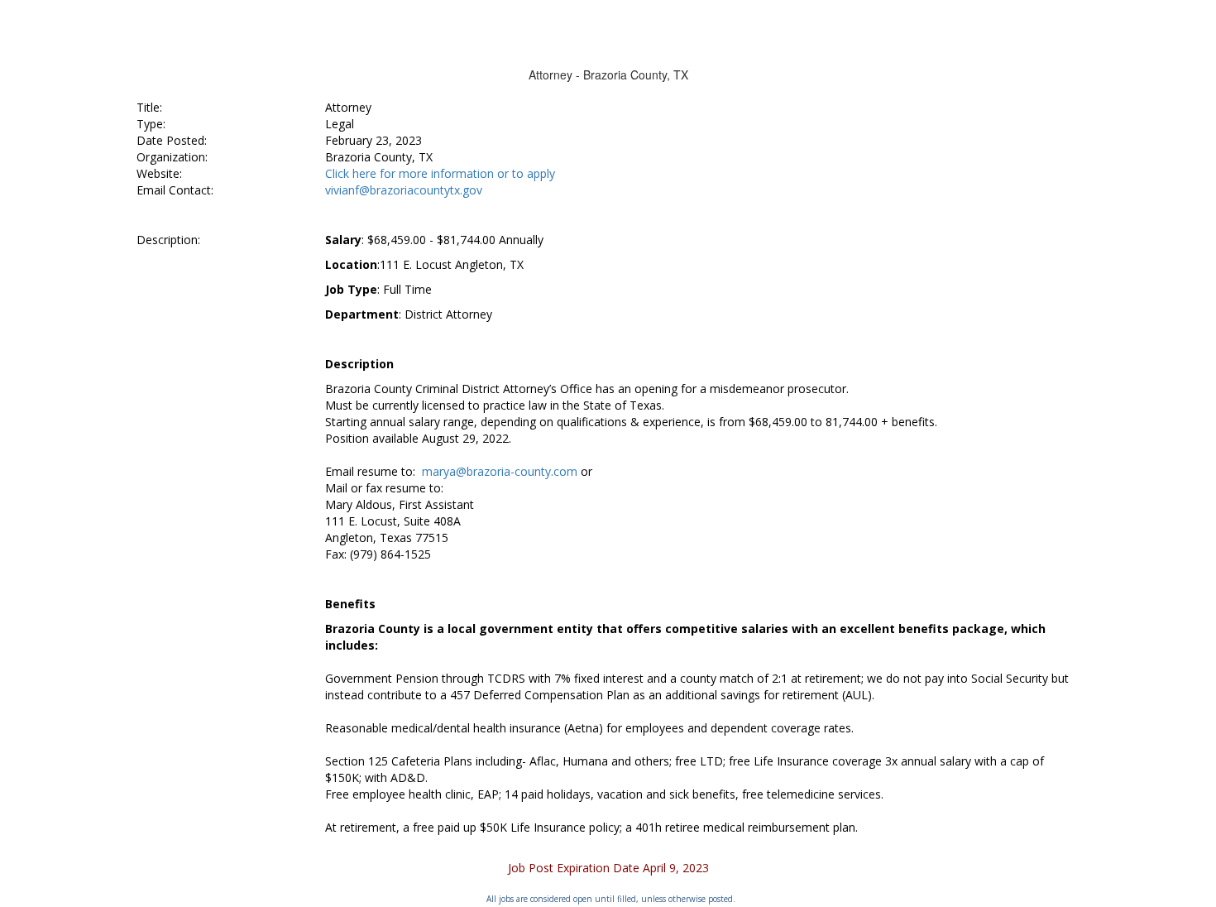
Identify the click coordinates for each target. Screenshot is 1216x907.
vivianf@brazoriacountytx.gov (403, 190)
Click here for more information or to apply (440, 173)
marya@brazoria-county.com (499, 471)
